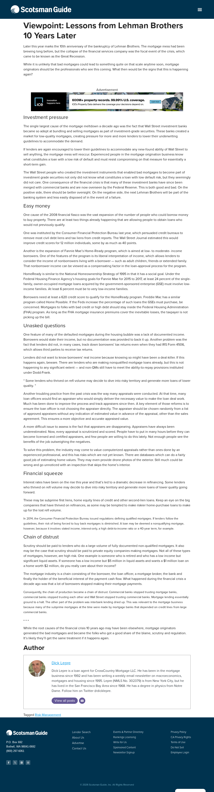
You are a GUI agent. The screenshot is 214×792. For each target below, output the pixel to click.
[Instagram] (28, 762)
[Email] (82, 701)
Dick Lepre (61, 663)
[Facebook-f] (8, 762)
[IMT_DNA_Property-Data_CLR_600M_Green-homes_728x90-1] (107, 110)
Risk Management (48, 714)
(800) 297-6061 (15, 751)
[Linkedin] (21, 762)
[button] (199, 9)
